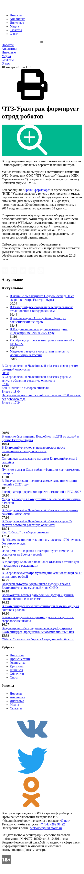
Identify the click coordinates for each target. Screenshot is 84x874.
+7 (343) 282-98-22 (52, 824)
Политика (17, 655)
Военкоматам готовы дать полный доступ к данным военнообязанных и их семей (38, 596)
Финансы (16, 670)
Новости (16, 15)
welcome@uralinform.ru (46, 828)
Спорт (14, 677)
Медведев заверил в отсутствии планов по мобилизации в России (39, 353)
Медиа (14, 26)
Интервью (17, 22)
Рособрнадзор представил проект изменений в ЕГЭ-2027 (41, 491)
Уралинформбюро (36, 190)
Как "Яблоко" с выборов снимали (25, 532)
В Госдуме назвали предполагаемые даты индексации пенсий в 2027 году (38, 331)
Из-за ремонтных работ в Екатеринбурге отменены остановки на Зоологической (37, 552)
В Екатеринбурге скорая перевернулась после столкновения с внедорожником (41, 309)
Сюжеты (16, 30)
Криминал (17, 666)
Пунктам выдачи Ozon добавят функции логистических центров (38, 320)
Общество (17, 673)
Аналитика (17, 19)
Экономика (17, 662)
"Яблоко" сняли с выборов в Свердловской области (38, 639)
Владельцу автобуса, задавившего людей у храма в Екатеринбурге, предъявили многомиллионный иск (38, 630)
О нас (14, 33)
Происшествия (20, 659)
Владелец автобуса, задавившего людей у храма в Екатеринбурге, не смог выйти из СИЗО (36, 585)
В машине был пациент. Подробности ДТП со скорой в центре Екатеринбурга (42, 297)
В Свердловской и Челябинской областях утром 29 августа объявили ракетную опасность (37, 523)
